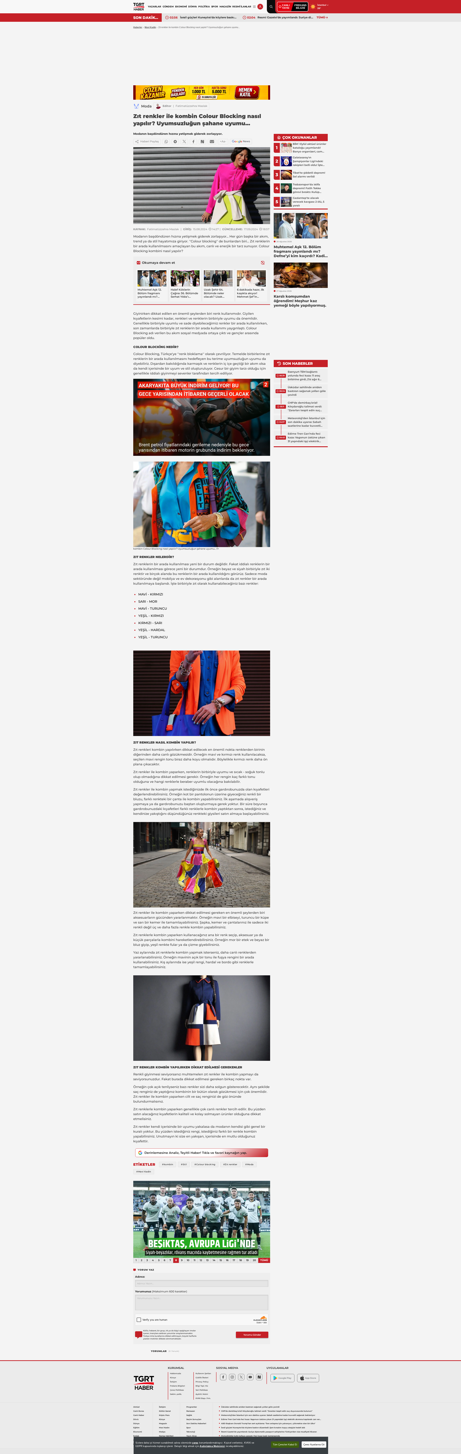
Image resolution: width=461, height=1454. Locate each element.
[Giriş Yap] (260, 7)
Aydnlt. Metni (202, 1394)
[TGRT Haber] (138, 6)
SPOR (214, 6)
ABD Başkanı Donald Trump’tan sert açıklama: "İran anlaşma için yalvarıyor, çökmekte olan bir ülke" (268, 1423)
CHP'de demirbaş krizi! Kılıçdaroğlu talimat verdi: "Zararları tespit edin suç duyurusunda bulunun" (305, 406)
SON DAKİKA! (146, 17)
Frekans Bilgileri (177, 1386)
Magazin (163, 1423)
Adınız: (140, 1276)
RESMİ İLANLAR (241, 6)
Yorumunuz (161, 1291)
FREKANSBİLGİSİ (300, 6)
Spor (188, 1427)
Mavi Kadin (150, 27)
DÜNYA (192, 6)
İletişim (173, 1382)
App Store (310, 1378)
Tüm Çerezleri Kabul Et (285, 1444)
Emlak (136, 1436)
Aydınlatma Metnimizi (212, 1446)
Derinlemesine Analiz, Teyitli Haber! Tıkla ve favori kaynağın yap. (195, 1153)
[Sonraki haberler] (262, 262)
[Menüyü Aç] (254, 7)
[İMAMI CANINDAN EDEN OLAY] (201, 1219)
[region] (231, 1445)
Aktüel (136, 1407)
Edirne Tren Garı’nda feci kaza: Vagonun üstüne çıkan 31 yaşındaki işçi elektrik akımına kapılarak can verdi (306, 437)
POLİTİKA (204, 6)
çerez (195, 1442)
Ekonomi (137, 1432)
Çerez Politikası (177, 1390)
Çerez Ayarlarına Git (314, 1444)
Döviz (135, 1419)
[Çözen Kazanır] (201, 92)
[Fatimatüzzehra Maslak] (158, 106)
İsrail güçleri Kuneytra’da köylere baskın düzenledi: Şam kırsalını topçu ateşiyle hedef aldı (263, 1427)
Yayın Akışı (191, 1436)
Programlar (191, 1407)
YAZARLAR (154, 6)
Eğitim (136, 1427)
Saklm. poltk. (176, 1394)
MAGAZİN (225, 6)
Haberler (137, 27)
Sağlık (189, 1415)
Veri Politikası (202, 1390)
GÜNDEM (168, 6)
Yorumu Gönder (252, 1334)
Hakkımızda (175, 1373)
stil (155, 241)
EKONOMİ (181, 6)
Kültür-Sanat (165, 1411)
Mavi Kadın (164, 1427)
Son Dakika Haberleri (196, 1423)
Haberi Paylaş (149, 141)
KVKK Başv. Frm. (203, 1398)
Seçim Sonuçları (193, 1419)
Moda (146, 106)
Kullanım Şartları (203, 1373)
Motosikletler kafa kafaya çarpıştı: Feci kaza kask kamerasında (286, 17)
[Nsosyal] (202, 141)
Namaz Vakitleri (166, 1436)
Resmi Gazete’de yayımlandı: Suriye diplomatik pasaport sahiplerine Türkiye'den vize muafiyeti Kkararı (208, 17)
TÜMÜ (321, 17)
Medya (162, 1432)
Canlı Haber (138, 1415)
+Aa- (223, 141)
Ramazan (190, 1411)
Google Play (284, 1378)
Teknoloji (190, 1432)
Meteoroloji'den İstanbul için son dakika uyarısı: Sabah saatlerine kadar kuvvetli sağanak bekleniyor (306, 422)
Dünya (136, 1423)
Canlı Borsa (138, 1411)
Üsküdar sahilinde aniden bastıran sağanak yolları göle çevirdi (307, 391)
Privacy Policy (202, 1382)
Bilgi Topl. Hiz (202, 1386)
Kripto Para (164, 1415)
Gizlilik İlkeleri (202, 1377)
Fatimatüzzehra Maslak (191, 106)
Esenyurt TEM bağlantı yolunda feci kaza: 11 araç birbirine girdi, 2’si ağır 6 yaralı (304, 375)
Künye (173, 1377)
